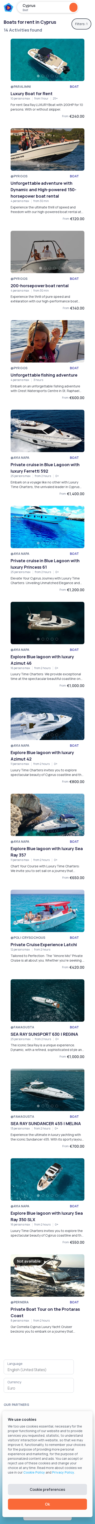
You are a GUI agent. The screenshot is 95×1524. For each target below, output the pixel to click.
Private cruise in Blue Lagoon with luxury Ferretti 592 (45, 468)
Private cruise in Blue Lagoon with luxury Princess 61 (45, 564)
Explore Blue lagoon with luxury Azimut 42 (42, 756)
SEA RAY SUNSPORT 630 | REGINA (44, 1034)
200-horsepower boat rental (40, 285)
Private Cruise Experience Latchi (44, 944)
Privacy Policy (63, 1472)
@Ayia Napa (20, 457)
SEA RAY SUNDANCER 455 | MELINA (46, 1123)
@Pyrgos (19, 176)
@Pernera (20, 1302)
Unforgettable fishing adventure (44, 375)
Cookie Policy (34, 1472)
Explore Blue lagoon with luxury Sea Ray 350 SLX (47, 1216)
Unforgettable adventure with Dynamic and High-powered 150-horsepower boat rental (43, 189)
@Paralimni (21, 86)
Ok (47, 1504)
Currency (14, 1382)
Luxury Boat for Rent (32, 93)
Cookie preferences (47, 1489)
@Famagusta (22, 1027)
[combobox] (39, 1369)
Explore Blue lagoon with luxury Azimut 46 (42, 660)
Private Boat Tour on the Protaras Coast (45, 1312)
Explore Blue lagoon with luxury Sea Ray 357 (47, 852)
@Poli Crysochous (28, 937)
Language (15, 1363)
